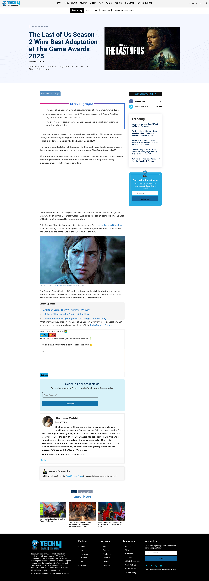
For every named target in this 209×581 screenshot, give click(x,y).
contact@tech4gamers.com (165, 569)
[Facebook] (189, 3)
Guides (93, 3)
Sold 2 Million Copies (62, 285)
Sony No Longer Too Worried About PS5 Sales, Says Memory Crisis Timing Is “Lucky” (144, 152)
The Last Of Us (85, 492)
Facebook (106, 554)
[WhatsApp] (94, 94)
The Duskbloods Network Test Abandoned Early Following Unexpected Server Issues (80, 524)
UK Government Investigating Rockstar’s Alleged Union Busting (74, 318)
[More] (104, 94)
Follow (159, 107)
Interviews (85, 550)
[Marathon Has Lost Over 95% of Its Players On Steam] (53, 510)
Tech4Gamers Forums (101, 325)
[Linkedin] (193, 3)
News (59, 3)
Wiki (101, 3)
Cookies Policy (130, 572)
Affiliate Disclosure (132, 561)
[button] (206, 3)
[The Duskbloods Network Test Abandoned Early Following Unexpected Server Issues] (82, 511)
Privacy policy (130, 568)
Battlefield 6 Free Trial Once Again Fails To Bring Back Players (146, 160)
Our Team (129, 557)
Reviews (83, 3)
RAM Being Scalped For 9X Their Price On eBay (65, 309)
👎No (52, 335)
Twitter (106, 561)
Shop (105, 546)
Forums (118, 3)
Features (84, 554)
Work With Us (130, 565)
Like (160, 101)
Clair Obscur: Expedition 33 (124, 10)
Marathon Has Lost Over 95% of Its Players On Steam (52, 520)
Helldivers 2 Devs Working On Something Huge (65, 314)
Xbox (96, 10)
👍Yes (44, 335)
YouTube (106, 565)
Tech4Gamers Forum (74, 476)
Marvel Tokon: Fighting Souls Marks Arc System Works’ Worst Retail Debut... (111, 524)
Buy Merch (129, 3)
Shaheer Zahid (37, 61)
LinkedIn (106, 558)
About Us (128, 546)
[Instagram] (42, 460)
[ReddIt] (99, 94)
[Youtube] (200, 3)
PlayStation (106, 10)
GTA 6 (88, 10)
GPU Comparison (144, 3)
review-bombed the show (109, 225)
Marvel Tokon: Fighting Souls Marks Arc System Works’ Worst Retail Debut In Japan (145, 142)
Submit (44, 375)
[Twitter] (196, 3)
